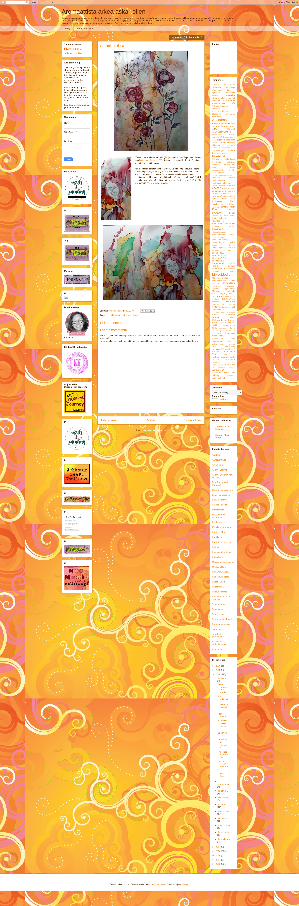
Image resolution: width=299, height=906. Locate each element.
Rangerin (169, 157)
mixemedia (217, 281)
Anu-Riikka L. (74, 49)
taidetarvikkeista (218, 344)
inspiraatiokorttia (218, 170)
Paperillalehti (218, 581)
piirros (232, 304)
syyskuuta (223, 797)
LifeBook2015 (219, 255)
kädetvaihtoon (218, 234)
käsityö (232, 234)
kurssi (232, 223)
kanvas (224, 198)
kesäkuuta (223, 818)
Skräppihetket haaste (222, 619)
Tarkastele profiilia (73, 53)
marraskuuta (223, 784)
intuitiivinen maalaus (223, 178)
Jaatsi (214, 186)
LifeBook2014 (219, 252)
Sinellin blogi (218, 614)
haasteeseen (219, 153)
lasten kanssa (223, 245)
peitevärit (215, 304)
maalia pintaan (223, 266)
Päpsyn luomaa (219, 591)
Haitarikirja (217, 159)
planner (225, 307)
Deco (214, 140)
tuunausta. (216, 362)
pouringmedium (218, 312)
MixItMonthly (229, 281)
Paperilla (230, 301)
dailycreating (230, 137)
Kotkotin (216, 547)
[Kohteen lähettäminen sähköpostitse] (141, 311)
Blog (67, 28)
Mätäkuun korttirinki (223, 291)
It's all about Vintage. (222, 527)
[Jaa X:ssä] (147, 311)
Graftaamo (216, 150)
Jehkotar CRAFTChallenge (223, 186)
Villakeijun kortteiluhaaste (219, 642)
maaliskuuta (224, 825)
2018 (218, 674)
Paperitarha (218, 586)
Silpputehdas (218, 604)
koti (226, 224)
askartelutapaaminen (222, 126)
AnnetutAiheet (218, 103)
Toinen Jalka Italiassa (222, 427)
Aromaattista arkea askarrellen (103, 11)
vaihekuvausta (217, 365)
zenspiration (230, 375)
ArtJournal (220, 120)
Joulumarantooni (220, 193)
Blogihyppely (217, 134)
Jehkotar (221, 186)
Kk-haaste (217, 201)
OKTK (232, 294)
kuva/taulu (218, 228)
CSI (222, 137)
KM (226, 204)
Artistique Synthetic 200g (151, 160)
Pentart (178, 157)
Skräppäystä (218, 330)
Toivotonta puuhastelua (218, 635)
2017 (218, 847)
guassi (224, 150)
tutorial (232, 357)
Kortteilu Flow (218, 532)
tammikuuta (224, 839)
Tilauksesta (229, 351)
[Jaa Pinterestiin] (153, 311)
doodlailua (230, 140)
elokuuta (222, 804)
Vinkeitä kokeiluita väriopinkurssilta (223, 703)
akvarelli (215, 95)
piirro (224, 304)
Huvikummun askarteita (218, 516)
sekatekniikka (228, 325)
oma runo (217, 296)
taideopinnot (217, 341)
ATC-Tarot (230, 129)
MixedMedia (221, 274)
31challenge (229, 87)
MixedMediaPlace (220, 278)
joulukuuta (223, 678)
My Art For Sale (85, 28)
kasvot (232, 199)
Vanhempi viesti (193, 420)
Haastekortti (219, 156)
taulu (214, 346)
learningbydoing (133, 315)
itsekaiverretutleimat (221, 183)
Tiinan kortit (217, 629)
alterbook (216, 101)
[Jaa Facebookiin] (150, 311)
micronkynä (216, 271)
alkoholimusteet (118, 315)
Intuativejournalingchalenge (222, 175)
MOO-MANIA (228, 283)
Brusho (231, 134)
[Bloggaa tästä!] (144, 311)
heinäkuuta (223, 811)
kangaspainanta (229, 196)
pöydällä (232, 312)
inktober (232, 167)
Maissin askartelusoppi (223, 562)
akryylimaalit (229, 93)
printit (226, 312)
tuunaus (215, 359)
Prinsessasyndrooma (223, 754)
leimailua (231, 248)
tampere (232, 344)
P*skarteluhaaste (220, 571)
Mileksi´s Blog (219, 567)
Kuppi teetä (217, 557)
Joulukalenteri (219, 191)
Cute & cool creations (222, 490)
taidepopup (231, 341)
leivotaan (215, 250)
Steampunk (230, 333)
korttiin (225, 216)
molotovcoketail (159, 884)
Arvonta (216, 123)
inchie (214, 167)
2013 (218, 864)
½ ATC (214, 85)
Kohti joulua (222, 715)
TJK (214, 354)
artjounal (216, 116)
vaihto (226, 365)
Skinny (232, 328)
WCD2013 (216, 373)
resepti (232, 317)
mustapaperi (230, 286)
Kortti (232, 206)
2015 (218, 855)
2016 (230, 85)
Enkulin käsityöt (219, 499)
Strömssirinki (218, 336)
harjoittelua (231, 162)
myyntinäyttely (229, 289)
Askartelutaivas (219, 470)
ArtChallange (230, 114)
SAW (214, 323)
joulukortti (231, 191)
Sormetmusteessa (221, 624)
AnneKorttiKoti (219, 460)
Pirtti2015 (216, 307)
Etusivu (150, 420)
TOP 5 (229, 354)
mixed (232, 271)
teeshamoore (230, 346)
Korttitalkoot (217, 223)
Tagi (233, 338)
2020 (218, 665)
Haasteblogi (218, 509)
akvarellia (230, 95)
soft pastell (217, 333)
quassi (214, 315)
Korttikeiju (217, 537)
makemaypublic (220, 268)
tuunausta (230, 359)
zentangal (216, 378)
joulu (233, 188)
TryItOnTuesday (220, 357)
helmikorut (216, 165)
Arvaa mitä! (217, 465)
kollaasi (232, 204)
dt (213, 142)
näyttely (223, 293)
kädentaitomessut (218, 232)
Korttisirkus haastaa (222, 542)
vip (213, 367)
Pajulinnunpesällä (220, 576)
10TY (220, 85)
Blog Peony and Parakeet (220, 483)
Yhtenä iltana (221, 774)
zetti (223, 378)
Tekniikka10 (218, 349)
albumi (215, 98)
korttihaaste (216, 216)
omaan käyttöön (229, 296)
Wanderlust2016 (219, 370)
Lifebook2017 (218, 260)
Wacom (232, 367)
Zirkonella (217, 649)
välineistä (221, 367)
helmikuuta (223, 832)
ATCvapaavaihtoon (221, 131)
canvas (215, 137)
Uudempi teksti (108, 420)
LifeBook (231, 250)
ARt (233, 103)
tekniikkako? (230, 349)
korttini (232, 216)
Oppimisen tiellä (222, 734)
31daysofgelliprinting (221, 90)
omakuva (215, 299)
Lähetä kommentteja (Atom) (153, 430)
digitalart (221, 140)
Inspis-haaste (218, 522)
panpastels (216, 302)
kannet (215, 199)
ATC (214, 128)
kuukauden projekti (223, 226)
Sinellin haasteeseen (220, 328)
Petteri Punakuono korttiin (222, 688)
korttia (232, 213)
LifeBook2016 (219, 258)
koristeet (215, 207)
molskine (215, 283)
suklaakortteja (217, 338)
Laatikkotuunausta (219, 237)
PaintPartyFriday (228, 299)
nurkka (214, 294)
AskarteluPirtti (228, 123)
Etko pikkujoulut (228, 145)
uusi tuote (229, 362)
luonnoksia (231, 263)
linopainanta (218, 263)
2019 (218, 670)
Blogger (185, 884)
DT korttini (220, 142)
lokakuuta (223, 791)
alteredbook (229, 100)
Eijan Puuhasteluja (221, 495)
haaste (231, 150)
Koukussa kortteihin (221, 552)
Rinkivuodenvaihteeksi (223, 320)
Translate (223, 399)
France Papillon (220, 504)
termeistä (215, 352)
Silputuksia (217, 609)
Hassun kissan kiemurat (223, 765)
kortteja (224, 206)
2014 (226, 85)
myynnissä (216, 289)
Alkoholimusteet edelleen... (222, 724)
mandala (231, 269)
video (232, 365)
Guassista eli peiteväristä (223, 743)
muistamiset (216, 286)
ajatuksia (216, 93)
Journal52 (217, 196)
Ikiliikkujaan (229, 165)
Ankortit (216, 455)
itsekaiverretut (218, 180)
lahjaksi (231, 242)
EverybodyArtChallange (221, 148)
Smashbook (230, 330)
